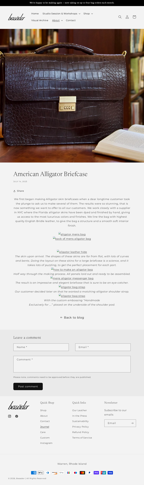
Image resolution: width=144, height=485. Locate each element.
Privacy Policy (80, 426)
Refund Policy (80, 432)
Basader (20, 478)
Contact (45, 421)
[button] (61, 13)
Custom (45, 437)
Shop (43, 410)
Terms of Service (82, 437)
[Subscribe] (132, 423)
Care (43, 432)
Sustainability (80, 421)
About (44, 415)
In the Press (79, 415)
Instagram (46, 443)
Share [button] (20, 190)
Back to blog (74, 317)
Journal (44, 426)
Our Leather (79, 410)
